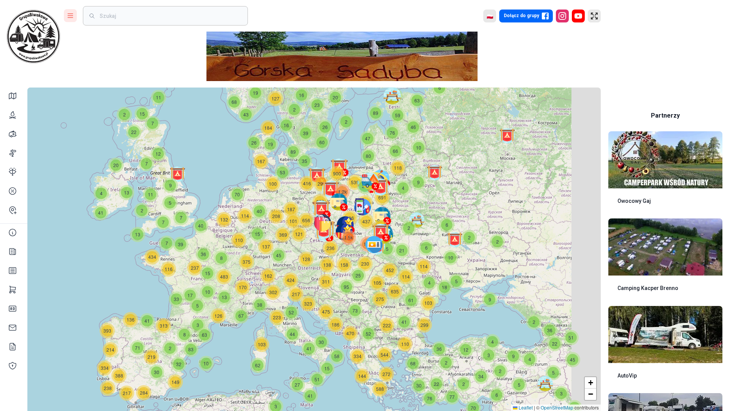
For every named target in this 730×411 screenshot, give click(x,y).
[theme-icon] (12, 96)
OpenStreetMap (557, 407)
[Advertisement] (665, 53)
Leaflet (525, 407)
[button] (13, 270)
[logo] (33, 36)
